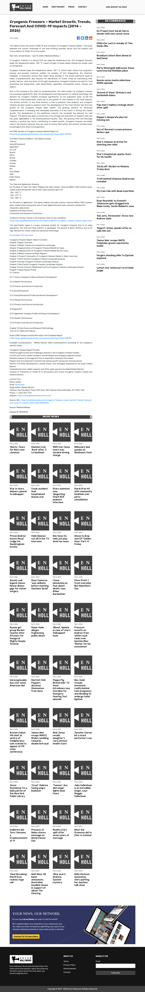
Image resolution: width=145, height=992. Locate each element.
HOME (45, 7)
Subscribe (115, 973)
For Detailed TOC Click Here (21, 235)
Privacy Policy (69, 965)
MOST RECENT (58, 7)
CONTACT (82, 7)
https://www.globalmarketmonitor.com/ (34, 396)
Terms (66, 961)
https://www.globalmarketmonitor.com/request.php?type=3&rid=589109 (41, 134)
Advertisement (69, 969)
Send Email (19, 385)
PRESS (71, 7)
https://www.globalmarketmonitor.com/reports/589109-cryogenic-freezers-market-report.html (51, 221)
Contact (66, 972)
